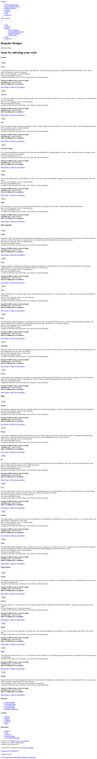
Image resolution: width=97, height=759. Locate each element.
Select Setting (5, 87)
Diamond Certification (11, 709)
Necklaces (8, 720)
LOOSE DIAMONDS (11, 5)
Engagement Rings (10, 704)
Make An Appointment (18, 87)
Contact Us (8, 15)
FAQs (6, 13)
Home (6, 25)
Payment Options (10, 736)
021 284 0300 (24, 741)
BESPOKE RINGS (10, 8)
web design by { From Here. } (10, 751)
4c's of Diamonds (6, 757)
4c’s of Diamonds (10, 706)
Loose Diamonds (13, 30)
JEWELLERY (12, 35)
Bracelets (7, 716)
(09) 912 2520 (5, 18)
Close (3, 63)
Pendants (7, 722)
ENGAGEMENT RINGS (12, 6)
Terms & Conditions (27, 747)
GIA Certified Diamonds (12, 738)
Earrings (7, 718)
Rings (6, 723)
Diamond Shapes (10, 707)
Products (7, 28)
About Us (7, 11)
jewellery (7, 10)
